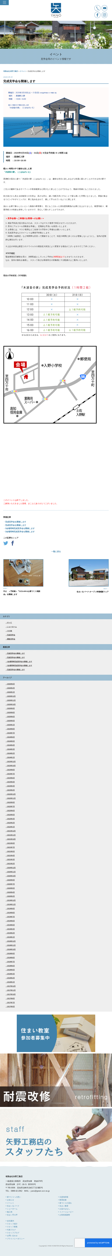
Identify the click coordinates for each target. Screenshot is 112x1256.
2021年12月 (11, 831)
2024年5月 (11, 741)
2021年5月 (11, 851)
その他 (9, 631)
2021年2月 (11, 863)
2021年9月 (11, 843)
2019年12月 (11, 900)
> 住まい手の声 (12, 1215)
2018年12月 (11, 941)
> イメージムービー (66, 1212)
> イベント (10, 1203)
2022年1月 (11, 827)
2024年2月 (11, 753)
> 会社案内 (10, 1221)
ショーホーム (12, 627)
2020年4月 (11, 892)
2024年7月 (11, 733)
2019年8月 (11, 913)
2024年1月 (11, 757)
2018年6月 (11, 966)
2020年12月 (11, 868)
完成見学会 (11, 635)
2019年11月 (11, 904)
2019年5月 (11, 925)
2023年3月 (11, 786)
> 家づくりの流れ (65, 1203)
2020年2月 (11, 896)
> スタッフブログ (12, 1233)
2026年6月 (11, 684)
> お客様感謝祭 (64, 1215)
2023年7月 (11, 774)
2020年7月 (11, 884)
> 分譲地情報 (63, 1197)
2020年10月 (11, 876)
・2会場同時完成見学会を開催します (19, 528)
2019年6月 (11, 921)
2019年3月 (11, 929)
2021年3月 (11, 859)
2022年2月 (11, 823)
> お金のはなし (64, 1209)
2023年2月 (11, 790)
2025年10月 (11, 704)
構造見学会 (11, 639)
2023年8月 (11, 770)
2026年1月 (11, 692)
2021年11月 (11, 835)
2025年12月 (11, 696)
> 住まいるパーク (12, 1206)
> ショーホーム (12, 1209)
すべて (9, 622)
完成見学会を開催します (16, 653)
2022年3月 (11, 819)
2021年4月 (11, 855)
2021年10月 (11, 839)
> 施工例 (9, 1212)
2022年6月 (11, 810)
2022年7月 (11, 806)
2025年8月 (11, 712)
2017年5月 (11, 1006)
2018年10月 (11, 949)
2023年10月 (11, 766)
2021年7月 (11, 847)
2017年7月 (11, 1002)
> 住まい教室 (63, 1206)
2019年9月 (11, 908)
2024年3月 (11, 749)
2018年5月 (11, 970)
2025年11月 (11, 700)
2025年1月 (11, 725)
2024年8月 (11, 729)
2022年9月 (11, 802)
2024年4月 (11, 745)
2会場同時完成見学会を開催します (19, 661)
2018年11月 (11, 945)
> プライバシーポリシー (15, 1239)
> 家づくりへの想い (13, 1197)
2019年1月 (11, 937)
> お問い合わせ (12, 1236)
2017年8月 (11, 998)
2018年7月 (11, 962)
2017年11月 (11, 990)
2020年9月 (11, 880)
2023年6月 (11, 778)
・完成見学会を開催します (14, 522)
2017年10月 (11, 994)
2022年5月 (11, 815)
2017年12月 (11, 986)
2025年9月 (11, 708)
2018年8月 (11, 957)
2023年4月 (11, 782)
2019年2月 (11, 933)
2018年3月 (11, 974)
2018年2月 (11, 978)
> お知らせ (10, 1200)
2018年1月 (11, 982)
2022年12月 (11, 794)
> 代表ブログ (11, 1230)
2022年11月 (11, 798)
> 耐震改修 (62, 1200)
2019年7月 (11, 917)
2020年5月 (11, 888)
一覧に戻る (56, 551)
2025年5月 (11, 721)
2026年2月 (11, 688)
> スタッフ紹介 (12, 1224)
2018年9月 (11, 953)
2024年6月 (11, 737)
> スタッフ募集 (12, 1227)
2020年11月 (11, 872)
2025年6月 (11, 716)
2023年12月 (11, 761)
